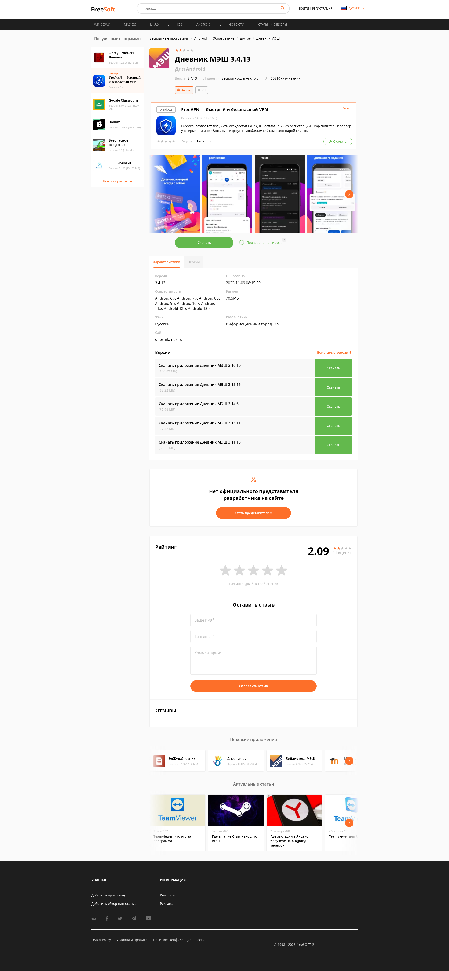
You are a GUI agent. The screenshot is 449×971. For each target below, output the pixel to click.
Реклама (166, 903)
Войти (304, 9)
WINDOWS (102, 24)
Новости (236, 24)
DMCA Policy (101, 940)
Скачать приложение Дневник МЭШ (200, 365)
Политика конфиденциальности (179, 940)
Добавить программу (108, 895)
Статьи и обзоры (272, 24)
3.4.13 (186, 78)
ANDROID (203, 24)
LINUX (154, 24)
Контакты (167, 895)
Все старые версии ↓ (334, 352)
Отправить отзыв (253, 686)
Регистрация (322, 9)
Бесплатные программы (169, 38)
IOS (179, 24)
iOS (204, 90)
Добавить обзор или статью (114, 903)
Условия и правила (132, 940)
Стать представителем (253, 513)
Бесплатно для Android (240, 78)
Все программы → (117, 181)
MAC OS (130, 24)
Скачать (204, 242)
